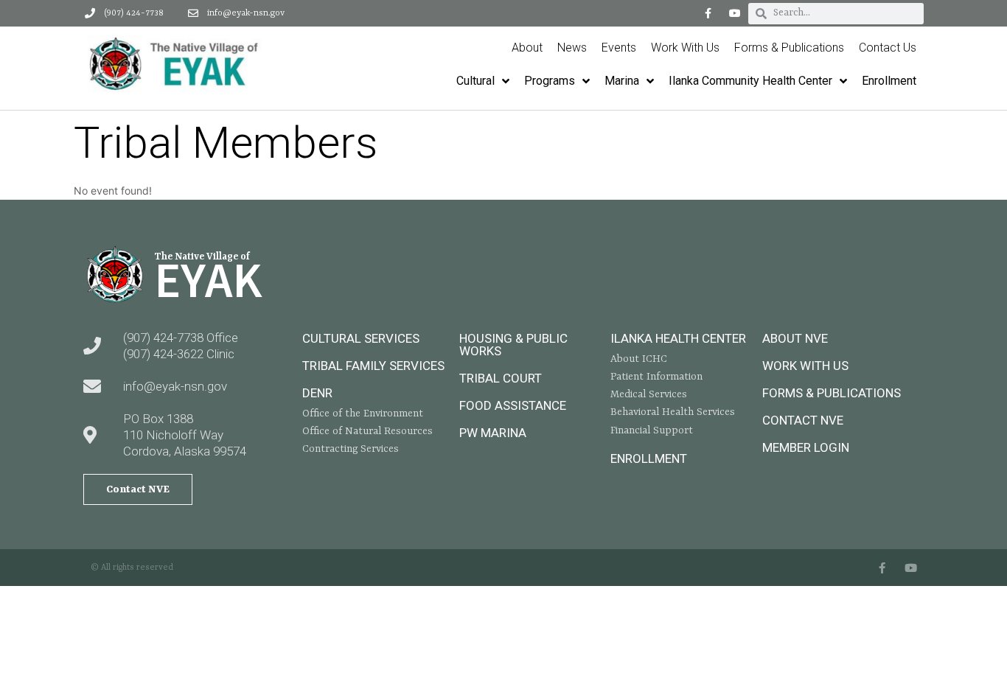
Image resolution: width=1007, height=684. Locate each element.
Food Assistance (512, 405)
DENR (317, 392)
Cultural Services (360, 338)
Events (619, 48)
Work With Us (685, 48)
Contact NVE (802, 420)
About (527, 48)
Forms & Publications (789, 48)
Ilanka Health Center (678, 338)
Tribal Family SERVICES (373, 365)
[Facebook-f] (707, 13)
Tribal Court (500, 378)
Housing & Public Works (513, 344)
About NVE (795, 338)
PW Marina (492, 432)
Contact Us (887, 48)
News (572, 48)
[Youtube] (735, 13)
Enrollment (648, 458)
